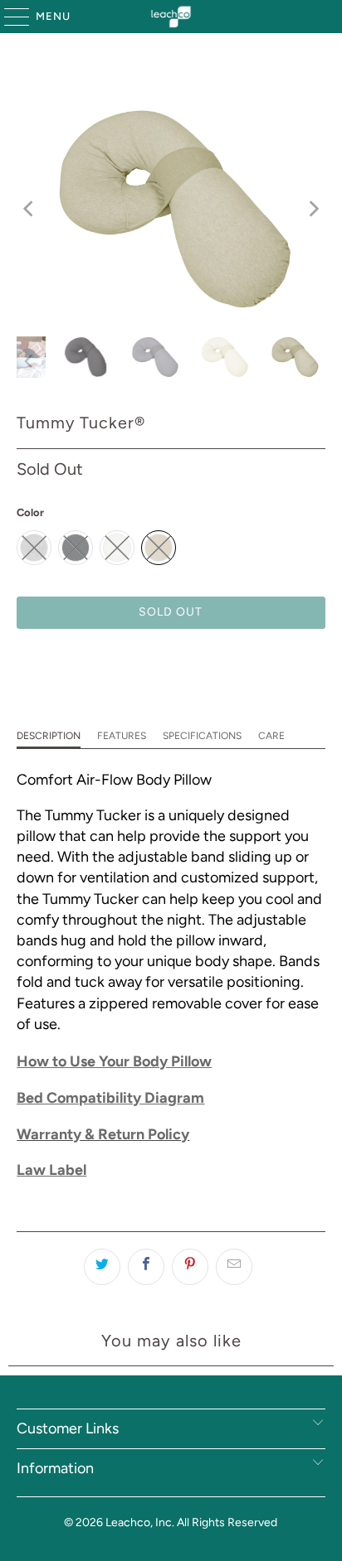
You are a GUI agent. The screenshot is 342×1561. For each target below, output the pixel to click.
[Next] (313, 209)
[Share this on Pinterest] (190, 1267)
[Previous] (29, 209)
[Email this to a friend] (234, 1267)
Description (49, 736)
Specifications (202, 736)
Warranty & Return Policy (103, 1134)
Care (271, 736)
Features (121, 736)
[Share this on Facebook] (146, 1267)
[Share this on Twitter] (102, 1267)
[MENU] (8, 16)
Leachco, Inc (138, 1522)
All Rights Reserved (227, 1522)
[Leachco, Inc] (171, 16)
